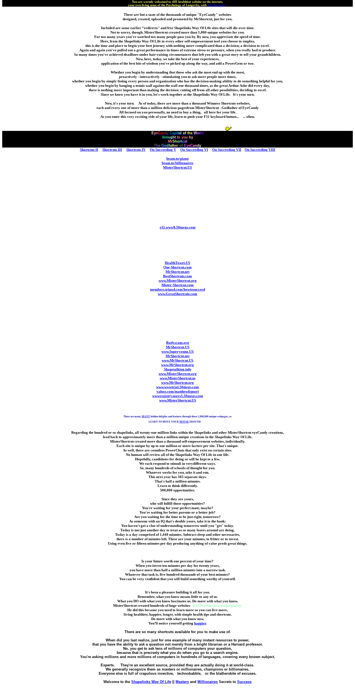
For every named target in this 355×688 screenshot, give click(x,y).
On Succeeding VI (194, 150)
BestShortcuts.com (177, 276)
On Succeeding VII (226, 150)
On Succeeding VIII (260, 150)
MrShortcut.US (177, 347)
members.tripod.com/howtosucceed (177, 289)
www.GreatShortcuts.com (177, 294)
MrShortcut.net (177, 272)
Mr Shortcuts (216, 5)
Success (244, 682)
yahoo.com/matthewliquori (177, 391)
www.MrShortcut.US (177, 360)
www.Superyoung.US (177, 351)
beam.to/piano (177, 158)
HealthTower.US (177, 263)
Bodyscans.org (177, 343)
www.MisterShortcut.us (178, 378)
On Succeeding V (163, 150)
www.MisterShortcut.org (178, 280)
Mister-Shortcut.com (177, 285)
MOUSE (184, 421)
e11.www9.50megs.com (178, 227)
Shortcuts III (112, 150)
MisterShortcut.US (177, 167)
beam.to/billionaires (177, 163)
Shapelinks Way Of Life (151, 682)
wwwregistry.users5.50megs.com (177, 396)
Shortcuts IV (136, 150)
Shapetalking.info (177, 369)
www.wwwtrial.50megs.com (177, 387)
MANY (146, 416)
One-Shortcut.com (177, 267)
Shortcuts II (89, 150)
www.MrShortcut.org (177, 365)
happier (200, 623)
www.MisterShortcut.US (177, 400)
